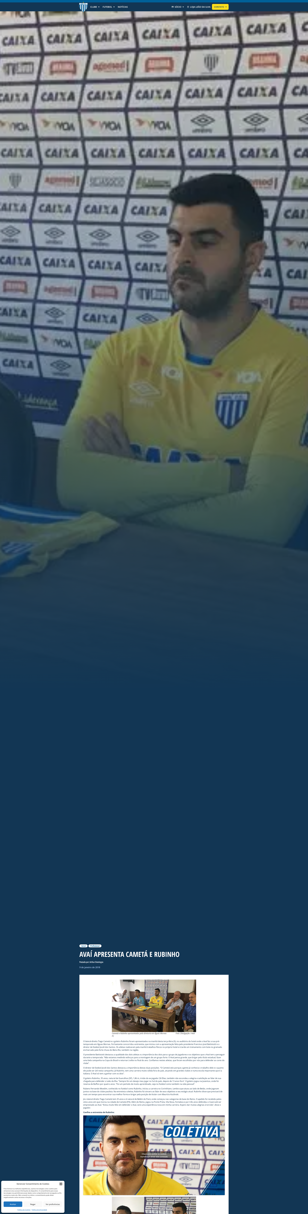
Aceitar (13, 1204)
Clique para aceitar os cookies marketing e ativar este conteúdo (154, 1155)
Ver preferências (53, 1204)
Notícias (123, 6)
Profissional (94, 945)
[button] (61, 1184)
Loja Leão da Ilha (200, 6)
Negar (32, 1204)
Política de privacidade (39, 1210)
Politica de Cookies (23, 1210)
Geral (83, 945)
